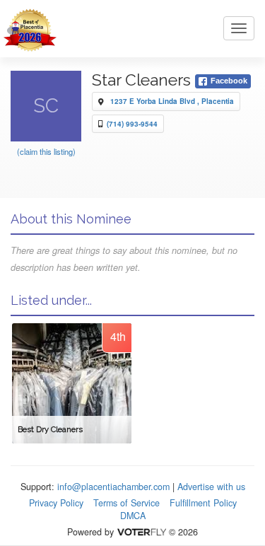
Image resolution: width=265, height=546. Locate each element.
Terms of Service (126, 502)
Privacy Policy (56, 502)
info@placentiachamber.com (113, 486)
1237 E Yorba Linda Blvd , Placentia (172, 101)
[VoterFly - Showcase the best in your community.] (141, 531)
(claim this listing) (46, 151)
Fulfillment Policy (203, 502)
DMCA (133, 515)
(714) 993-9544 (132, 124)
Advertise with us (211, 486)
